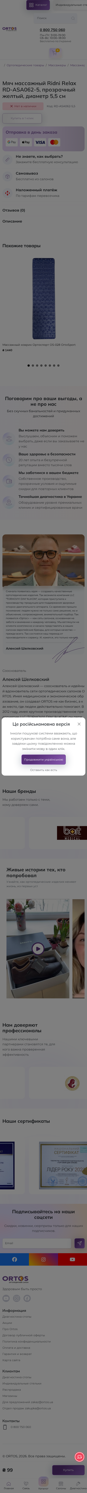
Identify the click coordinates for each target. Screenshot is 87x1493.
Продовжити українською (43, 759)
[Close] (79, 724)
